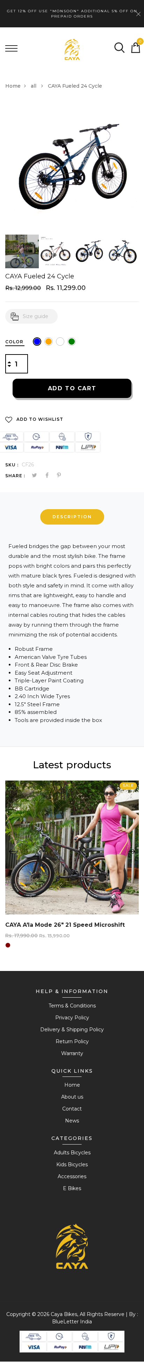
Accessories (72, 1176)
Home (13, 86)
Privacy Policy (72, 1017)
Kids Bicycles (72, 1164)
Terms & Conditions (72, 1006)
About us (72, 1097)
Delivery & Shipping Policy (72, 1029)
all (34, 86)
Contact (72, 1109)
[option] (72, 168)
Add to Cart (72, 388)
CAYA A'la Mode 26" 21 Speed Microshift (65, 925)
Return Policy (72, 1041)
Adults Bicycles (72, 1152)
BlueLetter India (72, 1321)
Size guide (35, 316)
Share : (15, 475)
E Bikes (72, 1188)
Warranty (72, 1053)
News (72, 1121)
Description (72, 516)
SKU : (12, 464)
